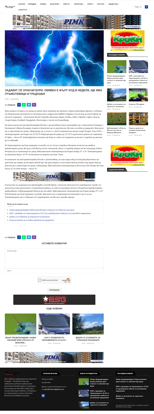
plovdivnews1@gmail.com (54, 389)
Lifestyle (22, 10)
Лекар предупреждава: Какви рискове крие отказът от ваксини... (20, 340)
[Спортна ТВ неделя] (138, 94)
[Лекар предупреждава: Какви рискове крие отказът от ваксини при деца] (20, 324)
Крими (43, 4)
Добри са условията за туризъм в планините (29, 217)
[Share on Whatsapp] (24, 105)
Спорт (90, 4)
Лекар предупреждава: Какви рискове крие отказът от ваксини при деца (41, 210)
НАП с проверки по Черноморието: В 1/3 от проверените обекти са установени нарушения (50, 213)
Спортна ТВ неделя (136, 104)
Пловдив (32, 4)
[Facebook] (146, 6)
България (54, 4)
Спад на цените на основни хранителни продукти (31, 220)
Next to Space (127, 407)
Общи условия (47, 379)
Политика (78, 4)
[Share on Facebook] (19, 105)
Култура (100, 4)
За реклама (46, 382)
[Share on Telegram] (29, 105)
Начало (21, 4)
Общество (113, 4)
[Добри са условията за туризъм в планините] (88, 324)
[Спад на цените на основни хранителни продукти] (138, 118)
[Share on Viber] (34, 105)
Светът (66, 4)
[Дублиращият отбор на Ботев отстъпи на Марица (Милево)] (116, 118)
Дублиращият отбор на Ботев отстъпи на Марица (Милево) (116, 130)
